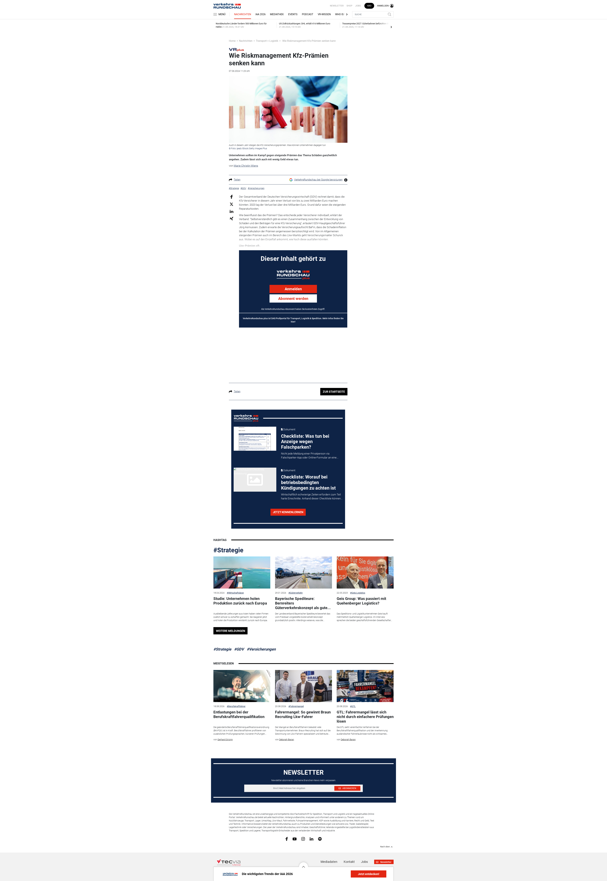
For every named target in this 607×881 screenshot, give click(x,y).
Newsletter (337, 5)
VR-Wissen (324, 14)
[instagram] (303, 839)
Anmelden (293, 289)
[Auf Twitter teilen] (231, 204)
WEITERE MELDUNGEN (230, 630)
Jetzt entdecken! (368, 874)
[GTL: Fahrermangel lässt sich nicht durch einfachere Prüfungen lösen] (365, 686)
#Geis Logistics (357, 593)
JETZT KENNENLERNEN (288, 512)
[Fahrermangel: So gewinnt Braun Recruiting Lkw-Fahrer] (303, 686)
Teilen (237, 179)
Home (232, 40)
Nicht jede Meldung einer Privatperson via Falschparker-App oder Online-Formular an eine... (309, 455)
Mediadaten (329, 862)
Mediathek (277, 14)
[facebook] (286, 839)
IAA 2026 (260, 14)
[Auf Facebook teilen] (231, 196)
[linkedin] (311, 838)
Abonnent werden (293, 298)
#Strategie (228, 550)
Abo (369, 5)
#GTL (353, 706)
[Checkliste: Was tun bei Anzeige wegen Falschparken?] (255, 439)
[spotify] (320, 839)
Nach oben (385, 847)
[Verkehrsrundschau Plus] (236, 49)
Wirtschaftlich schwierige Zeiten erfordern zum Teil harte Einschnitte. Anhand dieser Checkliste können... (312, 496)
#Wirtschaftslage (235, 593)
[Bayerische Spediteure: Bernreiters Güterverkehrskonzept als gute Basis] (303, 572)
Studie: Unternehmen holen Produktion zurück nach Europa (240, 600)
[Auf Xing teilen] (231, 218)
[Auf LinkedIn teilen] (231, 211)
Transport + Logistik (267, 40)
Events (292, 14)
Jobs (358, 5)
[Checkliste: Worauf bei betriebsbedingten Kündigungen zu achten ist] (255, 480)
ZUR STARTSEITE (334, 391)
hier (293, 321)
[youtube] (295, 838)
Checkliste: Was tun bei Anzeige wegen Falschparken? (305, 441)
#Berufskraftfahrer (236, 706)
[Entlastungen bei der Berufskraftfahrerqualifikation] (241, 686)
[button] (303, 864)
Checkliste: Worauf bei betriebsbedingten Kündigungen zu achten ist (308, 482)
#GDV (239, 649)
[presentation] (391, 27)
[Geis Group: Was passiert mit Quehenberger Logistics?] (365, 572)
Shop (349, 5)
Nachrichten (242, 14)
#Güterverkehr (295, 593)
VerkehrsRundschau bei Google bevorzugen (318, 179)
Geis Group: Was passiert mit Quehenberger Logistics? (361, 600)
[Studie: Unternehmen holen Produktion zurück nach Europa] (241, 572)
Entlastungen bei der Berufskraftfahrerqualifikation (238, 714)
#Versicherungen (261, 649)
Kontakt (349, 862)
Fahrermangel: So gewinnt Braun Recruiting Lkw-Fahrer (303, 714)
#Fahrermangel (296, 706)
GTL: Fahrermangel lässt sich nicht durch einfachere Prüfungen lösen (365, 717)
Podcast (307, 14)
